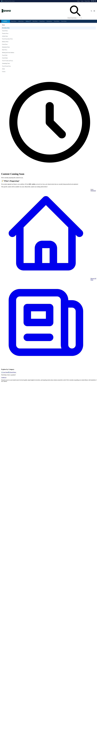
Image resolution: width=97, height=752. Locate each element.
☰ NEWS (5, 21)
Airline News (21, 21)
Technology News (6, 63)
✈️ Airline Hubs (6, 28)
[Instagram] (95, 1)
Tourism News (5, 33)
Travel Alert (4, 55)
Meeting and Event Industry (8, 52)
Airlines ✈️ (28, 21)
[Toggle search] (91, 11)
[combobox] (75, 11)
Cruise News (42, 21)
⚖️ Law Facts (4, 372)
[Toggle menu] (94, 11)
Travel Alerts (63, 21)
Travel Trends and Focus (7, 60)
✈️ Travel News (12, 372)
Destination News (6, 47)
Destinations (49, 21)
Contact (82, 1)
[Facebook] (91, 1)
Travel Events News (6, 66)
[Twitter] (93, 1)
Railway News (5, 41)
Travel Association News (7, 38)
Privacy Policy (87, 1)
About (78, 1)
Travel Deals (56, 21)
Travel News (13, 21)
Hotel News (35, 21)
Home (3, 25)
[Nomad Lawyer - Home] (6, 11)
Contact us (3, 377)
